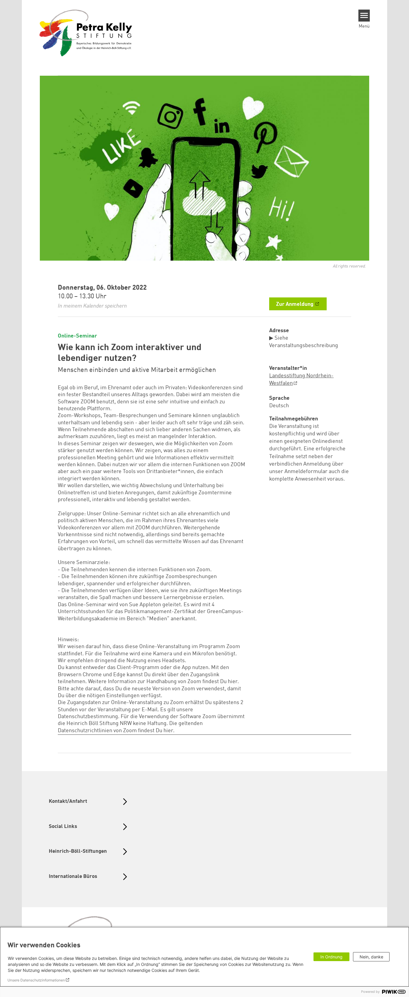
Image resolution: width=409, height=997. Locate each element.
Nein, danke (371, 956)
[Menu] (364, 16)
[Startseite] (86, 33)
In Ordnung (331, 956)
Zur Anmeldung (295, 304)
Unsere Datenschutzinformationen (36, 980)
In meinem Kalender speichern (92, 306)
